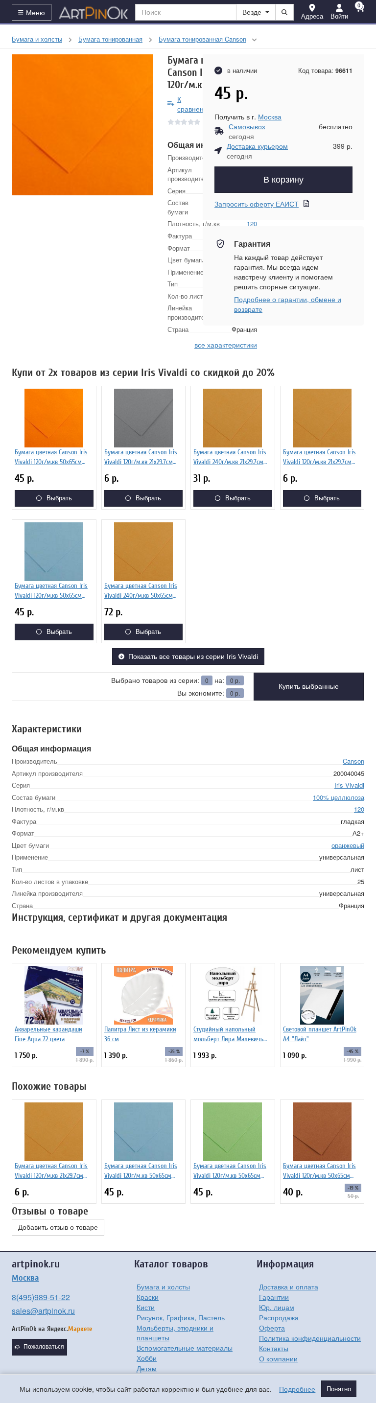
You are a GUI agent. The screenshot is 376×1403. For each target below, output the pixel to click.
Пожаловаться (44, 1346)
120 (359, 809)
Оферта (272, 1328)
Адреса (312, 16)
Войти (339, 16)
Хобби (147, 1358)
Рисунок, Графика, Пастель (181, 1317)
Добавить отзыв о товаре (58, 1227)
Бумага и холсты (163, 1286)
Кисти (146, 1307)
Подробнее (297, 1389)
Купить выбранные (309, 686)
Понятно (339, 1388)
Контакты (273, 1348)
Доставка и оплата (288, 1286)
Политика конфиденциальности (310, 1338)
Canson (353, 761)
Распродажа (279, 1317)
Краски (148, 1297)
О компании (278, 1358)
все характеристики (225, 345)
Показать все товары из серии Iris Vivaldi (193, 656)
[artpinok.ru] (93, 12)
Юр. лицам (276, 1307)
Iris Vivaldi (349, 785)
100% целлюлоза (338, 797)
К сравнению (195, 104)
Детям (147, 1368)
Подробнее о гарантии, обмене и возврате (287, 304)
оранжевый (347, 845)
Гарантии (274, 1297)
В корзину (283, 180)
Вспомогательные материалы (185, 1348)
